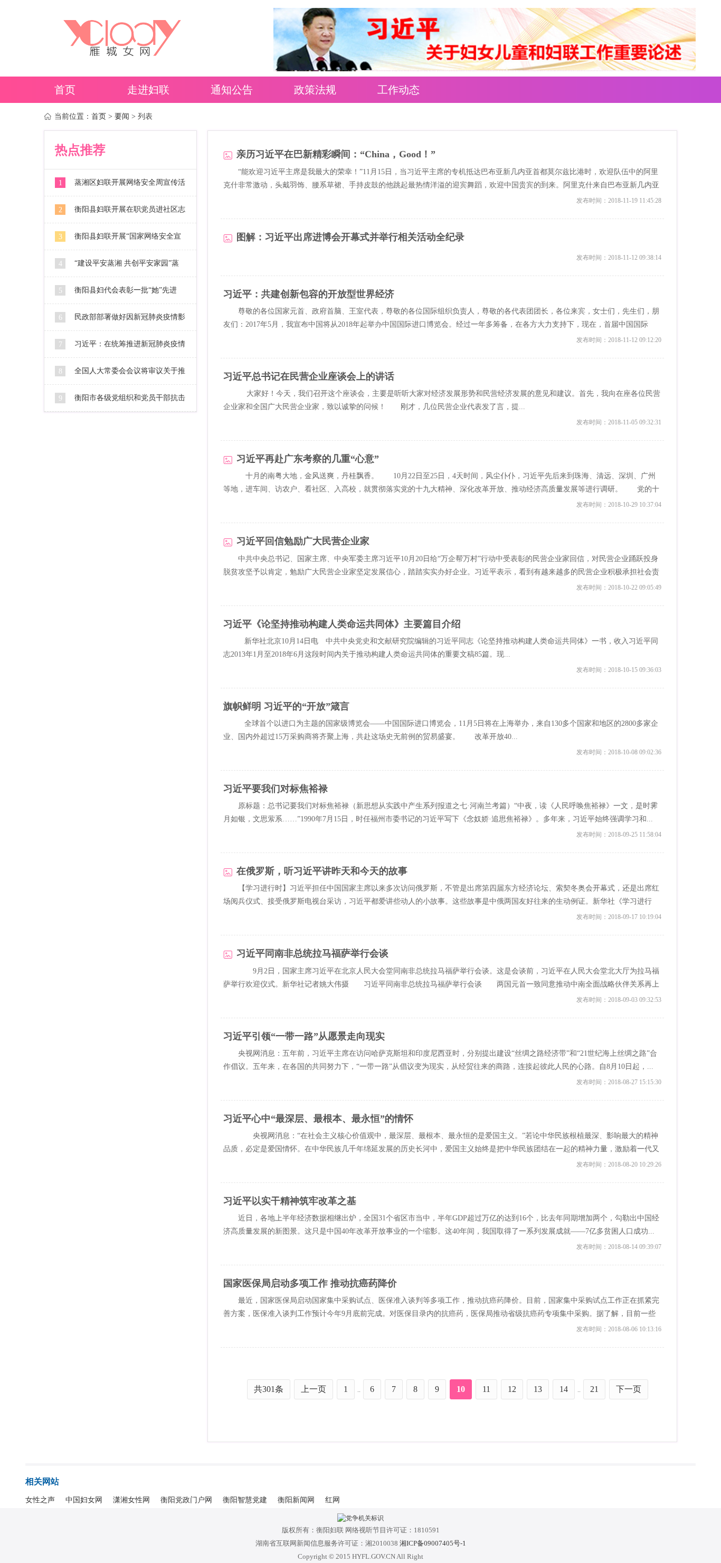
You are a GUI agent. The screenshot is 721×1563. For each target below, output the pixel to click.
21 (594, 1389)
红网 (332, 1500)
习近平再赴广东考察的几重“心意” (307, 459)
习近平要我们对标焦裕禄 (275, 789)
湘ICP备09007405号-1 (433, 1543)
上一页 (313, 1389)
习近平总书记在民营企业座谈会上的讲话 (308, 377)
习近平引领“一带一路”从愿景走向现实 (304, 1036)
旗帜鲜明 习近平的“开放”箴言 (286, 707)
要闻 (122, 116)
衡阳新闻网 (296, 1500)
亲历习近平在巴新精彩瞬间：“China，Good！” (335, 154)
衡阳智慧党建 (245, 1500)
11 (486, 1389)
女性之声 (40, 1500)
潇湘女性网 (131, 1500)
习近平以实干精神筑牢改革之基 (289, 1201)
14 (563, 1389)
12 (512, 1389)
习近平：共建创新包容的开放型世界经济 (308, 294)
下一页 (628, 1389)
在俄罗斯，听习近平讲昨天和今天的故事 (321, 871)
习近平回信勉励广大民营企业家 (302, 541)
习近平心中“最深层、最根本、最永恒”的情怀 (318, 1119)
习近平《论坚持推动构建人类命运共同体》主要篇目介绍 (342, 624)
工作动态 (398, 90)
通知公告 (232, 90)
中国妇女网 (83, 1500)
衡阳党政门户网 (186, 1500)
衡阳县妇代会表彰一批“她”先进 (125, 290)
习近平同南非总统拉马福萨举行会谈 (312, 954)
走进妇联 (148, 90)
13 (538, 1389)
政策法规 (315, 90)
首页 (64, 90)
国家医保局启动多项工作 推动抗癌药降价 (310, 1283)
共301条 (268, 1389)
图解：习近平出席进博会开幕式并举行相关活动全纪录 (350, 237)
